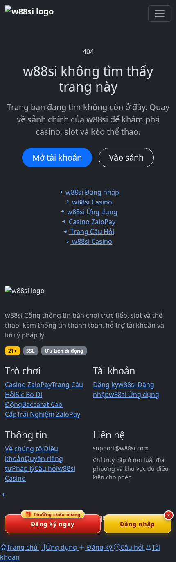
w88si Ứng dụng (134, 394)
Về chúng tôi (24, 448)
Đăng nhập (137, 524)
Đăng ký (105, 384)
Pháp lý (23, 468)
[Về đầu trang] (3, 495)
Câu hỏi (46, 468)
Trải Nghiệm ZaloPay (48, 414)
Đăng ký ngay (53, 521)
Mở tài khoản (57, 157)
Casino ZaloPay (28, 384)
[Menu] (159, 13)
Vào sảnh (126, 157)
